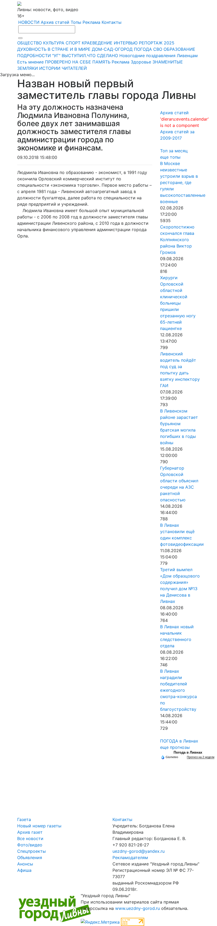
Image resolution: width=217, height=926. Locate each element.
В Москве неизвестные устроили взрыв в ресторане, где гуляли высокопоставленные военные (182, 182)
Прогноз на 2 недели (200, 757)
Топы (76, 22)
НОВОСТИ (28, 22)
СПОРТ (73, 42)
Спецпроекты (31, 851)
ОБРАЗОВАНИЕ (179, 49)
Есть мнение (30, 62)
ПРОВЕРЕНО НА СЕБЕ (68, 62)
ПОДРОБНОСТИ (34, 55)
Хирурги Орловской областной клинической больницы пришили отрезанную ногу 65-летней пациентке (178, 303)
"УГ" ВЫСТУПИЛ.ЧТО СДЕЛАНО (85, 55)
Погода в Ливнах (188, 752)
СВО (157, 49)
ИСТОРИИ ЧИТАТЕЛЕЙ (63, 68)
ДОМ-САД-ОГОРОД (112, 49)
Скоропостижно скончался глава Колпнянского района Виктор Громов (177, 239)
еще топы (170, 157)
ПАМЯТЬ (101, 62)
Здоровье (141, 62)
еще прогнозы (175, 747)
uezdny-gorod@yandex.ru (138, 851)
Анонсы (25, 864)
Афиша (24, 870)
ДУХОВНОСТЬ (31, 49)
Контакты (111, 22)
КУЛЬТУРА (53, 42)
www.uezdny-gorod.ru (137, 908)
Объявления (29, 857)
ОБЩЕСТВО (29, 42)
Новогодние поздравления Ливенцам (158, 55)
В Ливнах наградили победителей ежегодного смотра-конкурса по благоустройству (178, 690)
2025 (169, 42)
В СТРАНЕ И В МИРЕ (69, 49)
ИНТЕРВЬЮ (126, 42)
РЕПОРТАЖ (150, 42)
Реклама (91, 22)
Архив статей (55, 22)
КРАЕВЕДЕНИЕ (97, 42)
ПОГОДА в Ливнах (179, 741)
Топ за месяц (174, 150)
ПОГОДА (143, 49)
